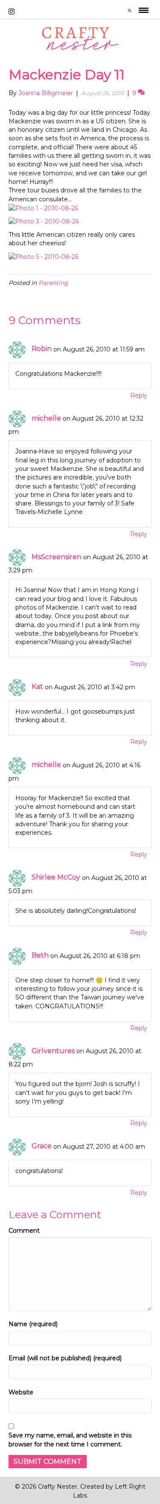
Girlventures (53, 1051)
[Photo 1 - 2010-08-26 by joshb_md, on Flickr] (43, 208)
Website (21, 1392)
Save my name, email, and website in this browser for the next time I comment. (70, 1439)
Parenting (53, 283)
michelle (46, 418)
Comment (24, 1230)
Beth (40, 955)
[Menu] (143, 12)
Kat (37, 686)
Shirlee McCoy (56, 877)
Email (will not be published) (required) (65, 1358)
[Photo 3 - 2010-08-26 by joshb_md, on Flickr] (44, 221)
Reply (138, 395)
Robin (42, 349)
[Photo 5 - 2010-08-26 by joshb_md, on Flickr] (44, 256)
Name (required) (33, 1324)
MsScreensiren (56, 557)
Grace (42, 1146)
